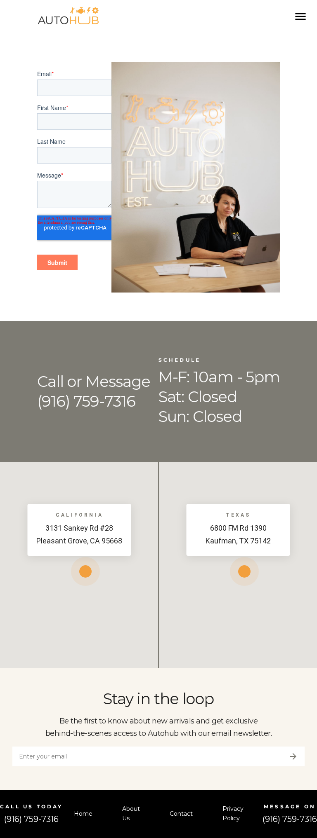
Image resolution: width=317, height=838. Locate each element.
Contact (181, 813)
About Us (131, 813)
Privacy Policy (233, 813)
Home (83, 813)
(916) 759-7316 (31, 819)
